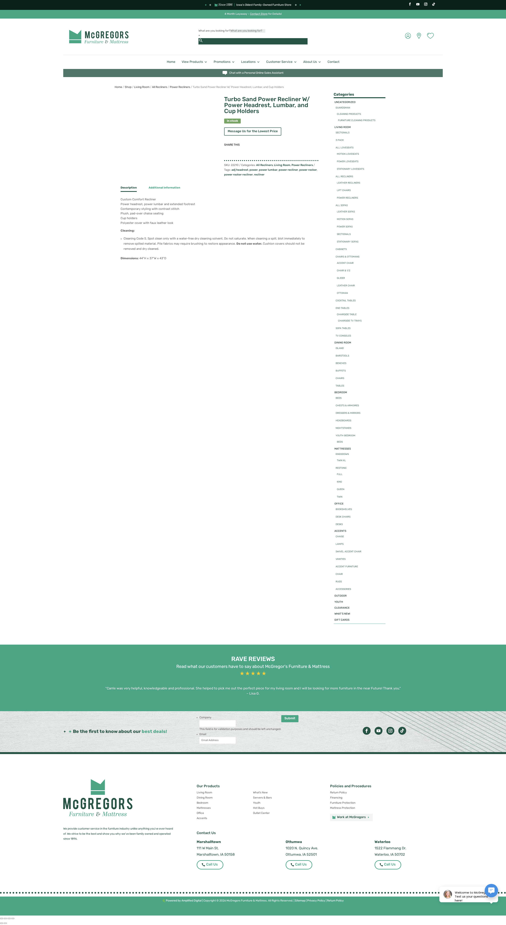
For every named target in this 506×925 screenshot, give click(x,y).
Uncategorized (345, 102)
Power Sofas (345, 227)
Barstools (342, 356)
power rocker (308, 170)
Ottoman (342, 293)
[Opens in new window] (410, 4)
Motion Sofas (345, 219)
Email (202, 734)
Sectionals (342, 133)
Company (205, 717)
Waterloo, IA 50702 (390, 855)
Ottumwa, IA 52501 (301, 855)
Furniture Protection (342, 802)
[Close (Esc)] (12, 918)
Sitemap (300, 900)
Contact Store (259, 14)
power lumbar (268, 170)
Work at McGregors (351, 817)
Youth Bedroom (345, 436)
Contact (333, 62)
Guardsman (343, 108)
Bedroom (340, 392)
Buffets (341, 371)
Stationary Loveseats (350, 169)
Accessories (343, 589)
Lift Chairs (344, 190)
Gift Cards (341, 620)
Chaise (340, 537)
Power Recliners (180, 87)
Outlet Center (261, 813)
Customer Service (279, 62)
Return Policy (338, 792)
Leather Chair (346, 286)
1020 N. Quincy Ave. (302, 848)
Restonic (341, 468)
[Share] (9, 918)
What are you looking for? (214, 30)
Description (129, 187)
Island (340, 348)
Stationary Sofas (347, 242)
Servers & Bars (262, 797)
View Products (192, 62)
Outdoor (340, 596)
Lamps (340, 544)
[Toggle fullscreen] (5, 918)
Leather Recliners (348, 183)
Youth (338, 602)
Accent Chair (345, 263)
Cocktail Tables (346, 301)
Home (171, 62)
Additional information (164, 187)
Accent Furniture (347, 567)
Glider (341, 278)
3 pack (340, 140)
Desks (339, 524)
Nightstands (343, 428)
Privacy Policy (316, 900)
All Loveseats (344, 148)
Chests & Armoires (347, 406)
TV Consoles (343, 336)
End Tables (342, 308)
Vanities (341, 559)
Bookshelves (344, 509)
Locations (248, 62)
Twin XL (341, 460)
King (339, 482)
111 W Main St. (208, 848)
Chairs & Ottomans (347, 257)
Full (340, 474)
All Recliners (159, 87)
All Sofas (342, 205)
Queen (340, 489)
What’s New (260, 792)
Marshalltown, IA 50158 (216, 855)
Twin (339, 497)
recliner (259, 174)
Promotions (222, 62)
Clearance (342, 608)
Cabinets (341, 249)
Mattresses (342, 449)
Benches (341, 363)
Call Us (212, 865)
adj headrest (239, 170)
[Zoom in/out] (1, 918)
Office (339, 504)
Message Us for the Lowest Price (253, 131)
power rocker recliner (238, 174)
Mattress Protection (342, 808)
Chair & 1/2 (343, 271)
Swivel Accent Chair (348, 552)
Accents (340, 531)
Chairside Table (347, 314)
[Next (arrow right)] (5, 923)
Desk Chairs (343, 517)
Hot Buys (258, 808)
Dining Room (342, 342)
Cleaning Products (349, 114)
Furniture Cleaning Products (356, 120)
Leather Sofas (346, 212)
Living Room (141, 87)
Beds (339, 398)
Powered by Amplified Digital (184, 900)
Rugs (339, 582)
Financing (336, 797)
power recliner (288, 170)
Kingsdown (342, 454)
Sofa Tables (343, 328)
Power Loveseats (347, 161)
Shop (128, 87)
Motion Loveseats (348, 154)
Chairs (340, 378)
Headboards (343, 421)
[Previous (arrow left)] (1, 923)
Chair (339, 574)
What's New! (342, 614)
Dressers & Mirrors (348, 413)
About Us (310, 62)
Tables (340, 386)
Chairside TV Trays (350, 321)
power (253, 170)
